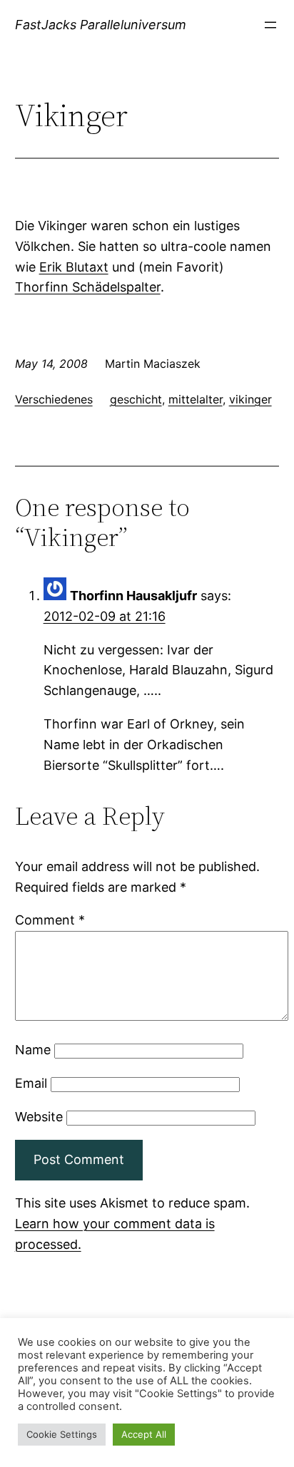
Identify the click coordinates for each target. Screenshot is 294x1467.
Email (31, 1083)
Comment (50, 919)
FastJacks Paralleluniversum (100, 24)
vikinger (250, 399)
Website (39, 1116)
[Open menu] (270, 25)
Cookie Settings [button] (61, 1434)
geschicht (136, 399)
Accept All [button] (143, 1434)
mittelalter (195, 399)
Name (33, 1049)
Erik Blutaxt (73, 266)
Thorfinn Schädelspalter (88, 286)
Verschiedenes (54, 399)
